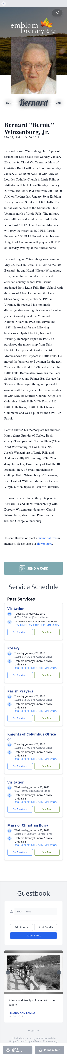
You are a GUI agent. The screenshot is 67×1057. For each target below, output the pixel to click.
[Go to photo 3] (26, 990)
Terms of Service (43, 1041)
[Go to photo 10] (41, 990)
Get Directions (20, 632)
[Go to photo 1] (22, 990)
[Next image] (59, 972)
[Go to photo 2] (23, 990)
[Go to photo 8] (36, 990)
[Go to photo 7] (34, 990)
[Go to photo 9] (38, 990)
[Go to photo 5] (30, 990)
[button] (33, 972)
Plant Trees (47, 632)
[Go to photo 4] (28, 990)
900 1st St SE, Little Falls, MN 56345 (35, 668)
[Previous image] (8, 972)
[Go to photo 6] (32, 990)
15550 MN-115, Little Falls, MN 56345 (36, 625)
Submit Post (33, 935)
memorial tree (47, 538)
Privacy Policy (23, 1041)
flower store (44, 543)
